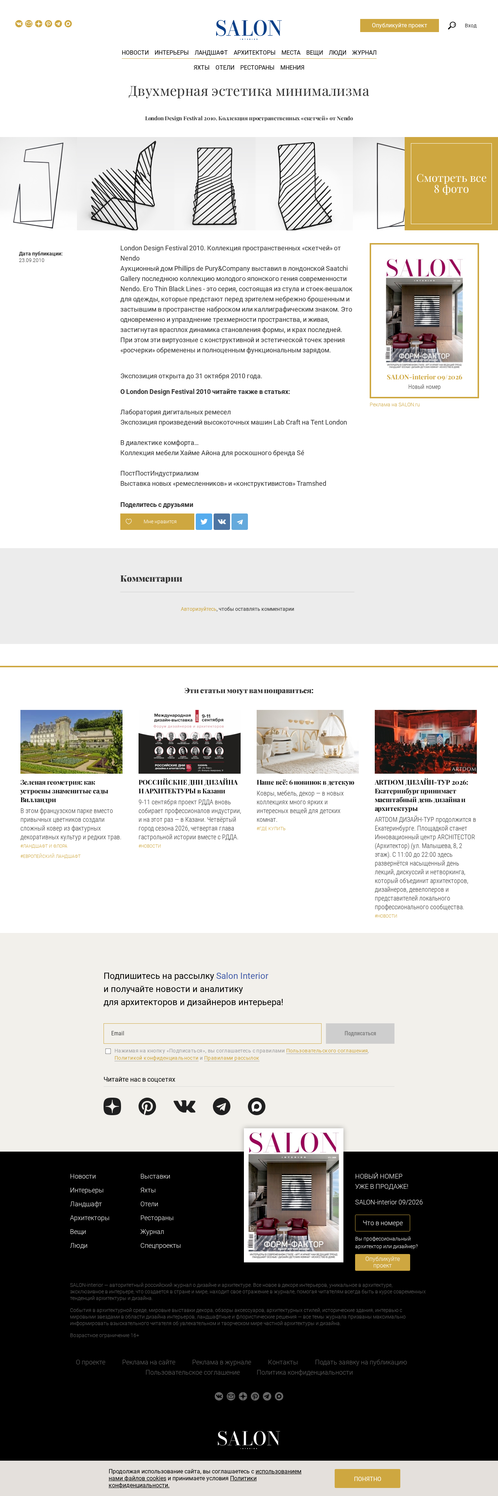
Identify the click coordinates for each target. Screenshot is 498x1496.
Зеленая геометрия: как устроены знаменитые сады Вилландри (64, 791)
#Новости (150, 846)
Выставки (155, 1176)
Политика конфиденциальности (305, 1372)
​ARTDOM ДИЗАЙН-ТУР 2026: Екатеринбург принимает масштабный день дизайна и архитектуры (421, 795)
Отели (224, 67)
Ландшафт (211, 52)
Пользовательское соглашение (192, 1372)
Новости (135, 52)
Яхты (202, 67)
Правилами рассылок (232, 1058)
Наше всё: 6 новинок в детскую (305, 782)
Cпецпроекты (160, 1245)
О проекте (90, 1362)
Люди (337, 52)
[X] (204, 521)
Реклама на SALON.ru (395, 404)
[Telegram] (240, 521)
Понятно (367, 1479)
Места (290, 52)
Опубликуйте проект (399, 25)
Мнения (292, 67)
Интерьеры (172, 52)
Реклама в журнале (221, 1362)
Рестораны (257, 67)
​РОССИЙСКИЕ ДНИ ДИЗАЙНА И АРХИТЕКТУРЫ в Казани (188, 786)
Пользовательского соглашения (327, 1051)
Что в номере (383, 1223)
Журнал (364, 52)
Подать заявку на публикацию (361, 1362)
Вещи (314, 52)
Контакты (283, 1362)
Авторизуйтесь (199, 609)
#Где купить (271, 829)
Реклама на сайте (148, 1362)
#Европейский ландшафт (50, 856)
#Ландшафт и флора (43, 846)
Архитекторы (255, 52)
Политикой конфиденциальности (156, 1058)
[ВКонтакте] (222, 521)
